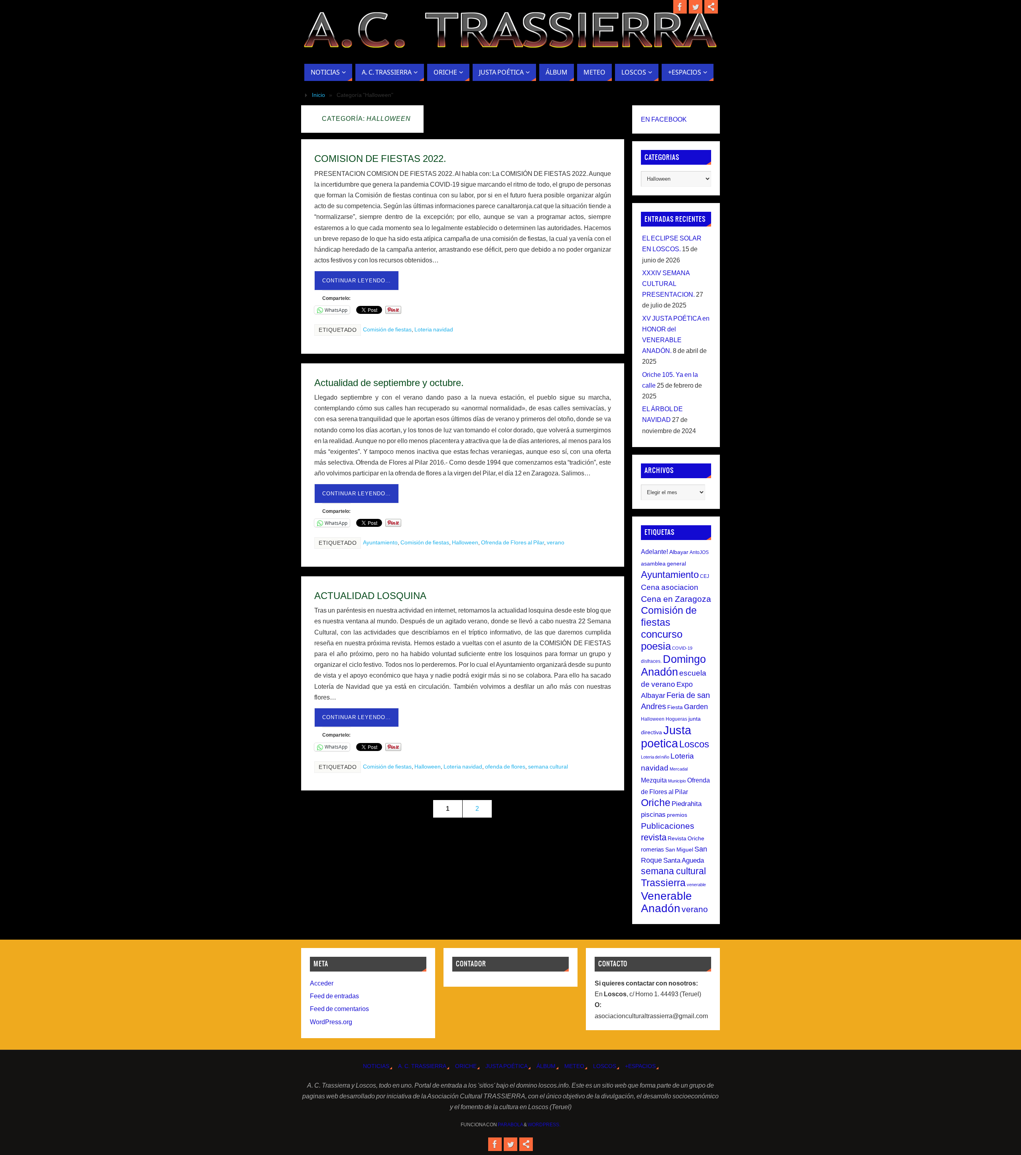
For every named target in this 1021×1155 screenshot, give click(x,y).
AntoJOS (699, 552)
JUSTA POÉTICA (506, 1066)
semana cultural (548, 767)
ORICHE (466, 1066)
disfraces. (651, 661)
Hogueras (676, 719)
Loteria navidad (433, 330)
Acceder (321, 983)
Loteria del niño (655, 757)
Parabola (510, 1124)
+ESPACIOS (640, 1066)
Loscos (694, 744)
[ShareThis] (711, 7)
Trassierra (663, 882)
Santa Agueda (683, 860)
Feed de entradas (334, 996)
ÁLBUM (546, 1066)
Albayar (678, 552)
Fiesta (675, 707)
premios (677, 815)
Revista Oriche (686, 838)
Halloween (465, 543)
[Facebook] (680, 7)
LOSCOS (604, 1066)
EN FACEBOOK (664, 119)
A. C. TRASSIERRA (422, 1066)
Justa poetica (666, 736)
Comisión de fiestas (387, 330)
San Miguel (679, 849)
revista (653, 837)
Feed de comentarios (339, 1008)
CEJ (704, 576)
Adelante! (654, 551)
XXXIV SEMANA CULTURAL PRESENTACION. (668, 284)
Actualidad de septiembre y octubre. (389, 382)
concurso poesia (661, 640)
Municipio (677, 781)
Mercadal (679, 769)
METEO (574, 1066)
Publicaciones (667, 825)
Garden (696, 707)
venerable (696, 884)
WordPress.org (331, 1022)
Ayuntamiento (380, 543)
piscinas (653, 814)
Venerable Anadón (666, 902)
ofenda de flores (505, 767)
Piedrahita (687, 804)
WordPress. (544, 1124)
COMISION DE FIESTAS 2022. (380, 158)
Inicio (318, 95)
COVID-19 (682, 648)
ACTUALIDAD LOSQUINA (370, 595)
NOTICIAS (376, 1066)
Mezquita (654, 780)
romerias (652, 849)
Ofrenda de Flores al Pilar (512, 543)
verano (555, 543)
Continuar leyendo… (356, 281)
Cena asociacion (669, 587)
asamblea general (663, 563)
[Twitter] (695, 7)
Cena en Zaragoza (676, 598)
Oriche (655, 802)
